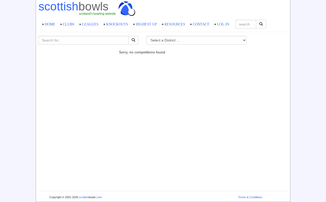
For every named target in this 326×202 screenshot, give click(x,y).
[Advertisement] (229, 9)
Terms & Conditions (250, 197)
